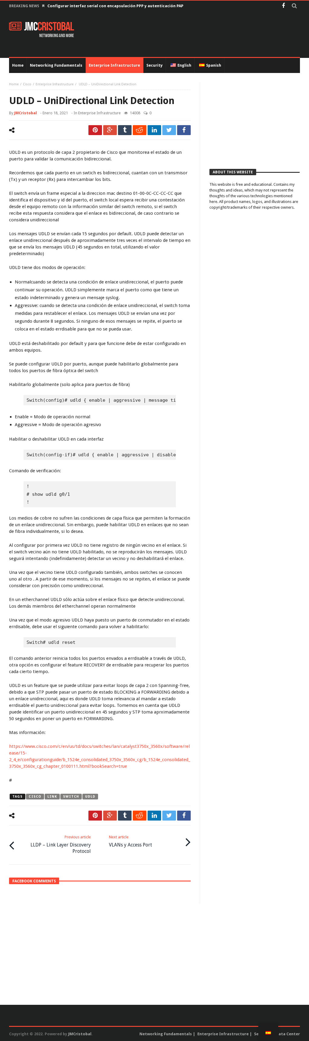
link (52, 797)
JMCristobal (25, 113)
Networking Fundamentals (165, 1034)
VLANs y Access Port (130, 841)
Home (14, 84)
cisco (35, 797)
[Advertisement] (190, 34)
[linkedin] (154, 130)
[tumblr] (125, 130)
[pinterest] (95, 130)
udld (90, 797)
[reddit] (139, 130)
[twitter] (169, 130)
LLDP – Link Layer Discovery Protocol (60, 844)
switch (71, 797)
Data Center (288, 1034)
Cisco (27, 84)
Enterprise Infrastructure (55, 84)
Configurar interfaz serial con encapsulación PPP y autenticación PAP (115, 6)
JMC (49, 27)
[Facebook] (283, 6)
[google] (110, 130)
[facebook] (184, 130)
